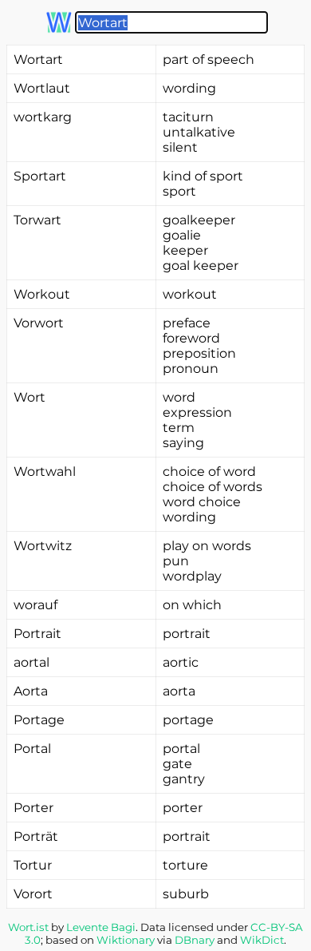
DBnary (195, 939)
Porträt (36, 836)
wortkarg (43, 117)
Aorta (31, 691)
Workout (42, 294)
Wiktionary (125, 939)
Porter (33, 807)
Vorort (33, 893)
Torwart (37, 220)
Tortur (33, 865)
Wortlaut (42, 88)
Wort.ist (28, 927)
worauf (35, 604)
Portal (32, 748)
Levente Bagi (101, 927)
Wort (29, 397)
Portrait (37, 633)
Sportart (40, 176)
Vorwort (39, 323)
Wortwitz (43, 545)
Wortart (38, 59)
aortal (31, 662)
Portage (39, 719)
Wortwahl (45, 471)
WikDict (262, 939)
